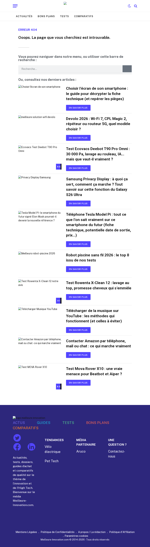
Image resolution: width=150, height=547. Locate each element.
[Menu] (15, 6)
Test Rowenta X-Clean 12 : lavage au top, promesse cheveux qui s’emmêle (98, 285)
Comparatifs (83, 16)
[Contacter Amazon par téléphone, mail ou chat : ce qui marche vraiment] (39, 349)
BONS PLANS (97, 422)
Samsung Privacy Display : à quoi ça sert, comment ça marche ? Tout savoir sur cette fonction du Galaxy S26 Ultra (97, 187)
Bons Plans (46, 16)
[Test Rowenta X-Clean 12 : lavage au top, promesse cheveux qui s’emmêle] (39, 291)
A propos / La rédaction (92, 532)
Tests (64, 16)
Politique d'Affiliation (122, 532)
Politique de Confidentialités (57, 532)
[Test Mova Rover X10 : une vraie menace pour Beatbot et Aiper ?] (39, 377)
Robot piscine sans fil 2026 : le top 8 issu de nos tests (97, 258)
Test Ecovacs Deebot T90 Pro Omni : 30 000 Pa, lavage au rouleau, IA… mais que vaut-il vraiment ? (98, 154)
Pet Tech (52, 461)
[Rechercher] (135, 6)
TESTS (68, 422)
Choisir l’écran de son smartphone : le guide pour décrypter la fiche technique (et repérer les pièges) (97, 93)
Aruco (80, 451)
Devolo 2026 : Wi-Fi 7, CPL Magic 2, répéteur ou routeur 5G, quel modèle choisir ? (98, 124)
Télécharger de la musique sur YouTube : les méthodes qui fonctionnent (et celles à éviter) (94, 316)
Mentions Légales (26, 532)
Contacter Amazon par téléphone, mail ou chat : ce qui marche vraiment (98, 343)
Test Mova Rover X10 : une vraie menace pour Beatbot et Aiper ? (94, 371)
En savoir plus (78, 107)
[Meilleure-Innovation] (75, 6)
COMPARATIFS (25, 428)
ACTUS (19, 422)
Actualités (24, 16)
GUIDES (43, 422)
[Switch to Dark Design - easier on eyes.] (129, 6)
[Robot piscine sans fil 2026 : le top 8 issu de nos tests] (39, 264)
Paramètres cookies (76, 535)
